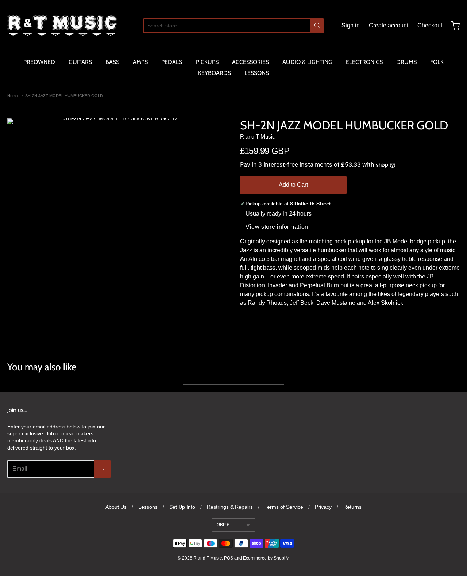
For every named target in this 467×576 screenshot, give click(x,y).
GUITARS (80, 61)
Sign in (350, 25)
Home (12, 96)
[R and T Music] (62, 26)
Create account (388, 25)
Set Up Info (182, 507)
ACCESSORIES (250, 61)
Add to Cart (293, 185)
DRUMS (406, 61)
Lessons (148, 507)
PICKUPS (207, 61)
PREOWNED (39, 61)
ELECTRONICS (364, 61)
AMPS (140, 61)
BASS (112, 61)
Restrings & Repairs (230, 507)
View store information (277, 227)
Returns (352, 507)
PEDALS (171, 61)
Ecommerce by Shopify (265, 558)
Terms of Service (284, 507)
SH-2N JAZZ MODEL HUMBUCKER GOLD (64, 96)
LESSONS (256, 72)
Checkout (429, 25)
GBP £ (223, 524)
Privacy (323, 507)
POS (228, 558)
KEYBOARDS (214, 72)
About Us (116, 507)
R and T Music (257, 136)
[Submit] (317, 25)
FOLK (437, 61)
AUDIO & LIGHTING (307, 61)
